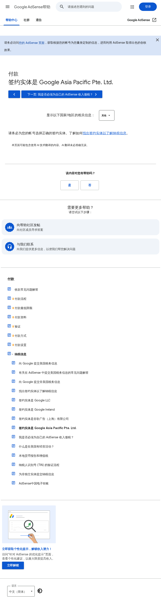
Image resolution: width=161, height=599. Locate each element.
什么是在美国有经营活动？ (36, 446)
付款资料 (20, 317)
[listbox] (106, 115)
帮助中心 (11, 20)
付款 (11, 279)
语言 (14, 585)
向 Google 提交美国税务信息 (38, 363)
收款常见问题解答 (26, 289)
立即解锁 (13, 565)
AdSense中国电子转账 (34, 483)
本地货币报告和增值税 (33, 456)
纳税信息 (20, 354)
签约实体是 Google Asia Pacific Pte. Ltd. (48, 428)
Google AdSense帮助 (32, 7)
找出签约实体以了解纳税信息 (104, 133)
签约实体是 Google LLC (34, 400)
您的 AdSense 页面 (31, 43)
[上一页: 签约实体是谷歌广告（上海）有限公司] (14, 94)
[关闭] (157, 40)
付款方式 (20, 336)
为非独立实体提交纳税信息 (36, 474)
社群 (27, 20)
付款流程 (20, 299)
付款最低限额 (23, 308)
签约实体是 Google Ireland (37, 409)
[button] (8, 7)
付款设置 (20, 345)
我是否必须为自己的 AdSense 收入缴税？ (46, 437)
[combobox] (95, 7)
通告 (39, 20)
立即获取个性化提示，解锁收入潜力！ (27, 549)
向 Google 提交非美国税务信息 (39, 382)
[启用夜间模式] (40, 591)
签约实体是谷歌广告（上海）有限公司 (44, 419)
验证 (18, 326)
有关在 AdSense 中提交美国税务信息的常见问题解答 (53, 373)
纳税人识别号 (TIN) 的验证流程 (39, 465)
